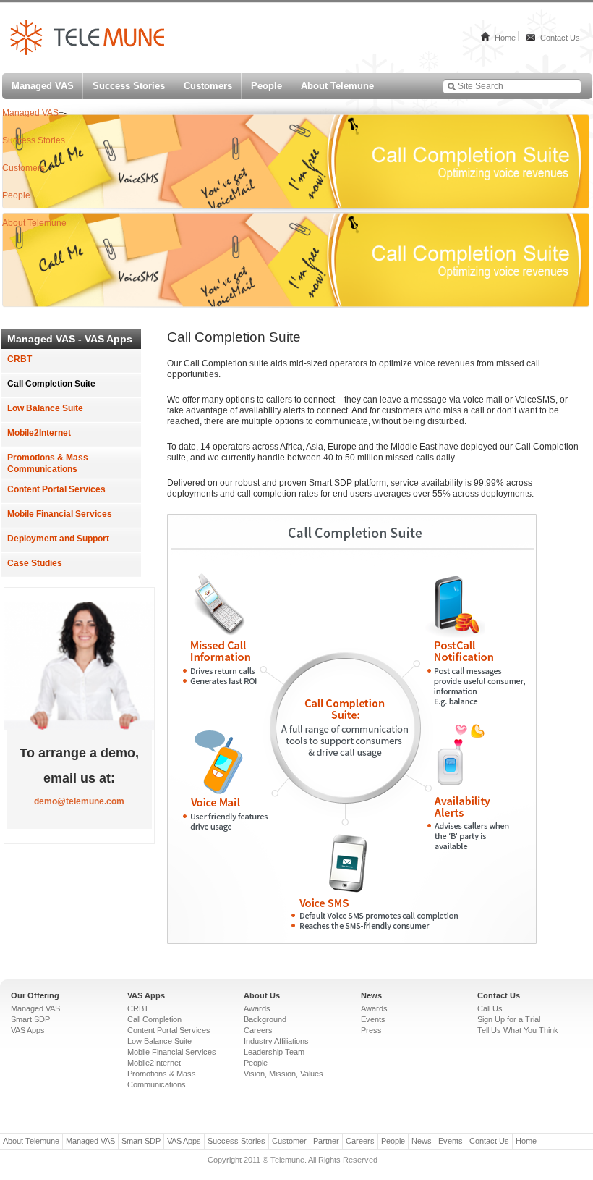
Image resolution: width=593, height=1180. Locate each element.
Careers (258, 1030)
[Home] (87, 52)
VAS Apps (28, 1030)
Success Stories (129, 85)
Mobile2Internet (39, 433)
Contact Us (560, 37)
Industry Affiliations (276, 1041)
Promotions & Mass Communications (47, 463)
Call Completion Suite (51, 384)
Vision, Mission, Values (283, 1073)
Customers (208, 85)
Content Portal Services (56, 489)
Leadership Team (274, 1052)
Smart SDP (30, 1019)
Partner (326, 1141)
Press (371, 1030)
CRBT (19, 359)
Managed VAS (43, 85)
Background (265, 1019)
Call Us (490, 1008)
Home (505, 37)
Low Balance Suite (45, 408)
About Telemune (337, 85)
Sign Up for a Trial (508, 1019)
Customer (289, 1141)
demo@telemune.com (79, 801)
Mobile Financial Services (59, 514)
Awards (257, 1008)
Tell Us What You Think (517, 1030)
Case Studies (34, 563)
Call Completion (154, 1019)
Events (373, 1019)
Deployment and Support (58, 539)
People (266, 85)
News (421, 1141)
